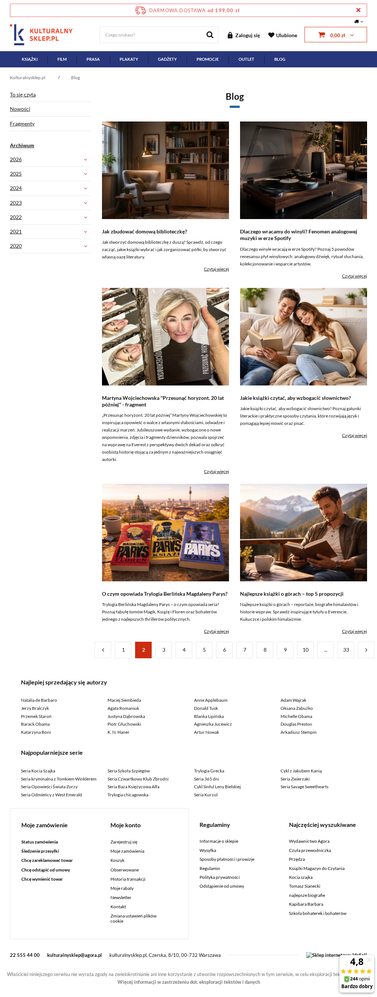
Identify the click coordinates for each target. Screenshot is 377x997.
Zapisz (188, 173)
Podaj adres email (188, 135)
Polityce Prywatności (155, 282)
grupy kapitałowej (206, 215)
